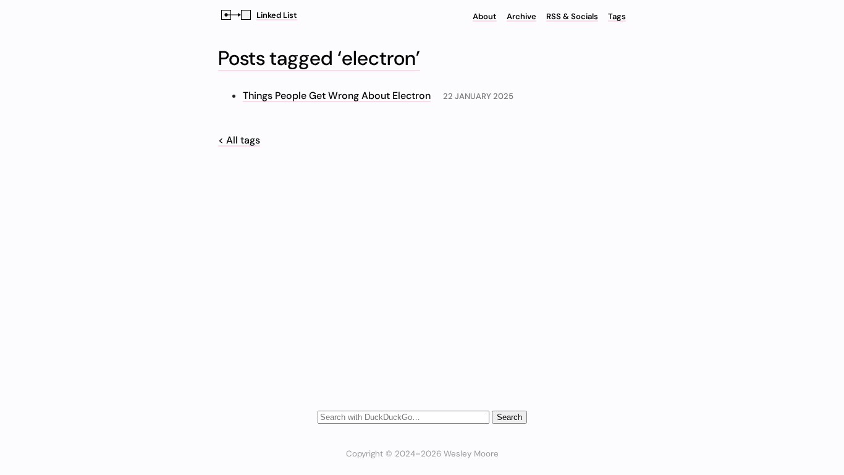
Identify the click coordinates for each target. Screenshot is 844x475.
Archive (521, 16)
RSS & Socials (572, 16)
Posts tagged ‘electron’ (319, 58)
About (485, 16)
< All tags (239, 140)
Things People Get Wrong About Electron (337, 95)
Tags (617, 16)
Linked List (276, 15)
